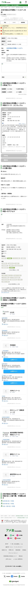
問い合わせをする (5, 292)
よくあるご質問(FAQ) (17, 559)
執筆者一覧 (4, 550)
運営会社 (21, 556)
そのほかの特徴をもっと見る (14, 270)
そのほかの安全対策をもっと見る (14, 284)
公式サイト (14, 360)
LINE (13, 535)
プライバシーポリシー (13, 553)
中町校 (3, 396)
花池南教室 (4, 330)
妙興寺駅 (13, 7)
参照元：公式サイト (22, 123)
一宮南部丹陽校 (5, 439)
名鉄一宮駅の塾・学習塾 (9, 506)
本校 (3, 459)
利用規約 (24, 550)
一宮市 (9, 7)
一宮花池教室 (5, 350)
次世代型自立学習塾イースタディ (15, 48)
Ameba (8, 576)
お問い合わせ (8, 559)
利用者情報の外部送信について (10, 556)
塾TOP (2, 7)
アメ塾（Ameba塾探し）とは (16, 544)
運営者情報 (18, 550)
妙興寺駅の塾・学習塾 (8, 501)
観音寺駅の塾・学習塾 (8, 503)
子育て (11, 538)
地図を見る (5, 324)
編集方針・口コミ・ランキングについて (14, 547)
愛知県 (6, 7)
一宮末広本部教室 (6, 480)
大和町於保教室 (5, 417)
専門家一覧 (11, 550)
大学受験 (20, 535)
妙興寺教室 (4, 318)
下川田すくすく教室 (7, 375)
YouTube (19, 538)
